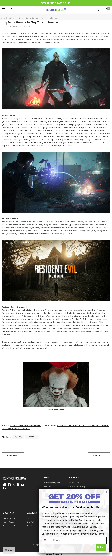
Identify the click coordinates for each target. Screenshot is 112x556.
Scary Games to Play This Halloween (25, 425)
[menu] (3, 9)
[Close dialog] (105, 492)
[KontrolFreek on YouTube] (22, 484)
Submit (101, 547)
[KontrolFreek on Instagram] (17, 484)
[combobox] (47, 540)
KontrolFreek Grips (27, 142)
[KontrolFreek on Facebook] (9, 484)
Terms (100, 533)
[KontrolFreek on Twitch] (4, 488)
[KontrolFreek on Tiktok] (4, 484)
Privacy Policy (87, 533)
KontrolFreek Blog (15, 18)
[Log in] (99, 9)
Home (2, 18)
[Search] (11, 9)
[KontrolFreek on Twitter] (13, 484)
